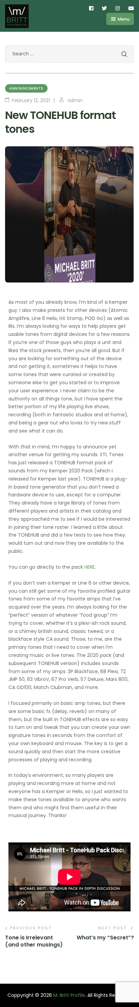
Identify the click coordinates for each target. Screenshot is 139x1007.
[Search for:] (69, 53)
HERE (89, 567)
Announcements (26, 88)
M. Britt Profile (69, 995)
